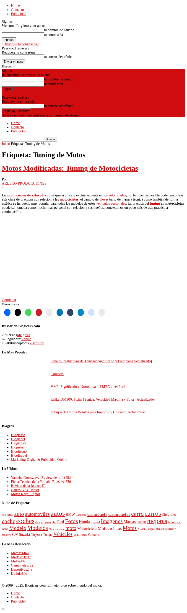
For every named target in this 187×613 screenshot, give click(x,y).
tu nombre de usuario (59, 30)
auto (19, 513)
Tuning (47, 534)
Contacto (17, 10)
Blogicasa (18, 435)
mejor (141, 521)
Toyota (36, 534)
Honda (84, 521)
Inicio (6, 144)
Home (15, 6)
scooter (170, 529)
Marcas (130, 521)
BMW (70, 515)
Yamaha (93, 534)
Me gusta (23, 335)
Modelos (37, 528)
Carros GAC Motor (25, 490)
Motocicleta (87, 528)
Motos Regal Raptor (25, 494)
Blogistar (17, 447)
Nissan (142, 529)
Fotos (71, 521)
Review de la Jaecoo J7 (28, 486)
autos (58, 513)
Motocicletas (110, 528)
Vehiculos (63, 534)
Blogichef (18, 439)
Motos (130, 528)
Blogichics (18, 443)
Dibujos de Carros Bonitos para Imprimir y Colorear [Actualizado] (98, 412)
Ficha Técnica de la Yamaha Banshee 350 (41, 482)
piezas (103, 199)
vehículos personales (111, 203)
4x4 (4, 514)
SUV (15, 534)
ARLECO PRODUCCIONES (24, 183)
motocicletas (69, 199)
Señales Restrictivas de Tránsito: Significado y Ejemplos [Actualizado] (101, 361)
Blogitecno (19, 451)
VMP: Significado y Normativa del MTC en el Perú (88, 387)
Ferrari (47, 522)
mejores (157, 520)
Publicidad (18, 14)
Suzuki (24, 534)
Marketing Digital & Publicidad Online (39, 459)
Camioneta (97, 514)
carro (137, 513)
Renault (160, 529)
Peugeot (151, 529)
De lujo (19, 573)
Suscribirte (36, 343)
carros (153, 513)
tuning (155, 203)
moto (70, 528)
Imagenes (112, 521)
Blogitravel (19, 455)
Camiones (81, 514)
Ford (60, 522)
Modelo (17, 528)
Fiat (54, 522)
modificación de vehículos (26, 195)
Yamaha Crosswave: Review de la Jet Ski (41, 477)
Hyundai (95, 522)
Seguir (26, 339)
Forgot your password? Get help (25, 93)
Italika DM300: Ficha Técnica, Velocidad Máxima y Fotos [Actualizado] (103, 399)
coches (25, 520)
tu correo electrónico (58, 57)
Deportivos (21, 569)
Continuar (9, 300)
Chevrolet (169, 514)
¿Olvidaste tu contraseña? (20, 44)
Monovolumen (57, 529)
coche (8, 521)
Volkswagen (80, 534)
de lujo (39, 522)
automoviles (37, 514)
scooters (6, 534)
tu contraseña (53, 35)
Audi (10, 514)
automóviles (117, 195)
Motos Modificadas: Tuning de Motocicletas (70, 168)
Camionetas (119, 514)
